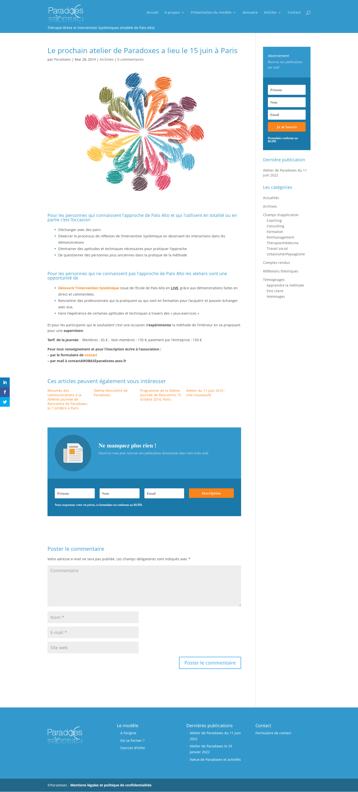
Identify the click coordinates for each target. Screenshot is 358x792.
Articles (270, 13)
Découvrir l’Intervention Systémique (88, 288)
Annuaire (250, 13)
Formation (275, 231)
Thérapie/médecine (283, 243)
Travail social (277, 248)
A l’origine (128, 733)
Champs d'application (281, 214)
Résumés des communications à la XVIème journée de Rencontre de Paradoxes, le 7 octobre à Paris (67, 399)
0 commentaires (130, 59)
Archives (106, 59)
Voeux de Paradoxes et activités (215, 759)
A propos (172, 13)
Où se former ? (132, 740)
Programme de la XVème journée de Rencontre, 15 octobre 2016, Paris (160, 395)
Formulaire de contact (273, 733)
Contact (294, 13)
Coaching (274, 220)
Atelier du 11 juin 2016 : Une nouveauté (205, 392)
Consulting (275, 226)
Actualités (271, 197)
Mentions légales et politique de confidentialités (110, 785)
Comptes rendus (276, 262)
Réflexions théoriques (280, 271)
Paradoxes (62, 59)
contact (91, 355)
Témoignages (274, 279)
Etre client (275, 291)
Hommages (276, 296)
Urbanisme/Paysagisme (286, 254)
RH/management (280, 237)
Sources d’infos (132, 747)
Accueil (152, 13)
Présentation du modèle (211, 13)
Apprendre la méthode (285, 285)
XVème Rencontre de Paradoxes (111, 392)
